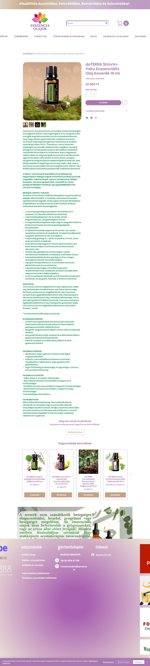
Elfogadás (138, 662)
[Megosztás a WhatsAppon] (96, 117)
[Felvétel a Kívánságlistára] (124, 102)
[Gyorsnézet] (34, 462)
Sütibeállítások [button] (108, 662)
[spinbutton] (91, 94)
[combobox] (87, 23)
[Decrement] (87, 94)
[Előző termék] (19, 474)
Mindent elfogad (124, 662)
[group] (75, 474)
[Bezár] (147, 662)
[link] (123, 23)
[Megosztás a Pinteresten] (91, 117)
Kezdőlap (27, 53)
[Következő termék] (131, 474)
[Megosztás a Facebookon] (87, 117)
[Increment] (94, 94)
